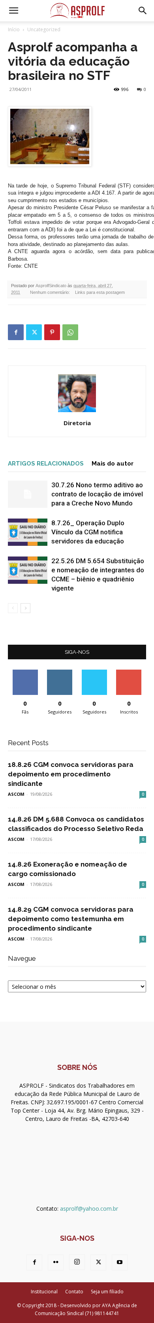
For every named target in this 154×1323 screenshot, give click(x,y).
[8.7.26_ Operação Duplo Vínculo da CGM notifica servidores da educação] (27, 532)
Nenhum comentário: (50, 292)
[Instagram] (77, 1262)
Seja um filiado (107, 1291)
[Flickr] (56, 1262)
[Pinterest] (52, 332)
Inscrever (128, 673)
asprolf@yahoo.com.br (89, 1208)
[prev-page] (13, 608)
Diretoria (77, 423)
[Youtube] (120, 1262)
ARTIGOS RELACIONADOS (46, 463)
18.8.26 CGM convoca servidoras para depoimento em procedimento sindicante (70, 774)
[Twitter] (34, 332)
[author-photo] (77, 412)
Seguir (59, 673)
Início (14, 29)
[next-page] (25, 608)
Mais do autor (112, 463)
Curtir (25, 673)
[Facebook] (16, 332)
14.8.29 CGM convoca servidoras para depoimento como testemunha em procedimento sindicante (70, 918)
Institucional (44, 1291)
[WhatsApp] (70, 332)
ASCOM (16, 794)
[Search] (143, 10)
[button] (13, 10)
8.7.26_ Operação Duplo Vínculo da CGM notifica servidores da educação (87, 532)
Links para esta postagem (100, 292)
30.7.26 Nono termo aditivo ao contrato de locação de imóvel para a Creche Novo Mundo (97, 494)
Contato (74, 1291)
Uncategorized (43, 29)
